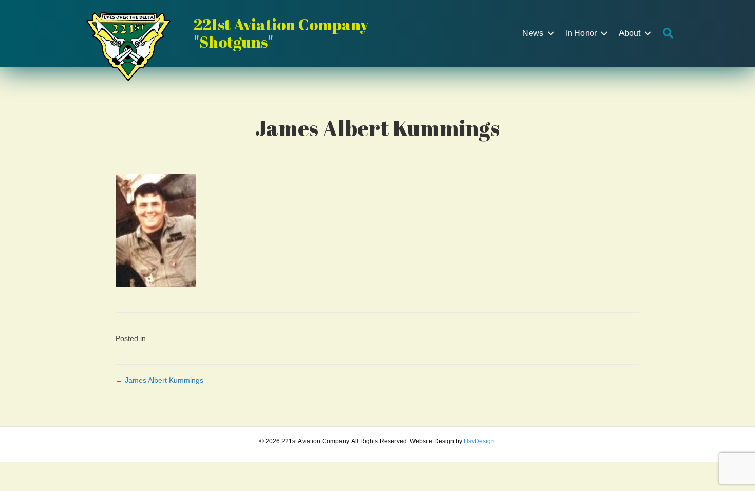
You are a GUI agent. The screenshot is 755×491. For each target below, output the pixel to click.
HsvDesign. (480, 441)
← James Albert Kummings (159, 380)
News (532, 33)
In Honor (581, 33)
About (629, 33)
